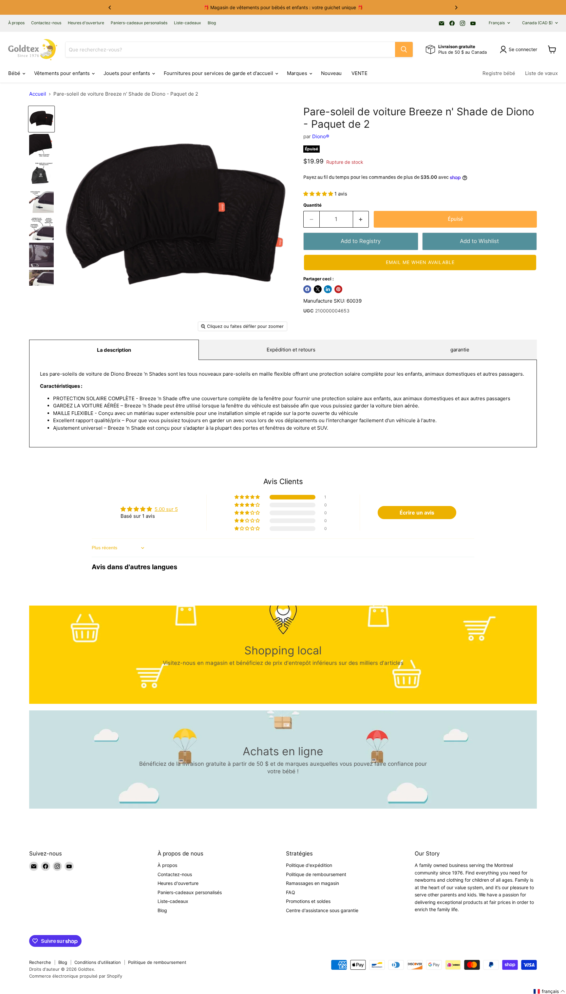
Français (497, 22)
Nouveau (331, 73)
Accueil (37, 94)
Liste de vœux (541, 73)
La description (114, 350)
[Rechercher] (404, 49)
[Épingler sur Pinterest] (338, 289)
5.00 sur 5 (166, 509)
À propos (16, 23)
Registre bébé (498, 73)
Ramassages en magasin (312, 883)
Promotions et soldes (308, 901)
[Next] (456, 7)
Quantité (312, 205)
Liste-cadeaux (187, 23)
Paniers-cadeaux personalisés (139, 23)
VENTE (359, 73)
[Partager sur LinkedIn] (328, 289)
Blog (212, 23)
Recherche (40, 962)
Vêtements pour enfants (62, 73)
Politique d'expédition (309, 865)
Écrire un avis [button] (417, 512)
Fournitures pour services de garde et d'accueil (219, 73)
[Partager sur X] (318, 289)
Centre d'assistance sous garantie (322, 910)
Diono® (320, 136)
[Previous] (110, 7)
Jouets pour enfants (127, 73)
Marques (298, 73)
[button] (318, 194)
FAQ (290, 892)
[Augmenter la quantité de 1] (361, 219)
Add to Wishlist (479, 241)
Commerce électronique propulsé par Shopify (75, 976)
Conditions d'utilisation (97, 962)
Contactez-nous (46, 23)
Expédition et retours (291, 350)
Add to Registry (361, 241)
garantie (459, 350)
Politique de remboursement (316, 874)
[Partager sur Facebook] (307, 289)
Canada (537, 22)
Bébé (15, 73)
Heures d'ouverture (86, 23)
